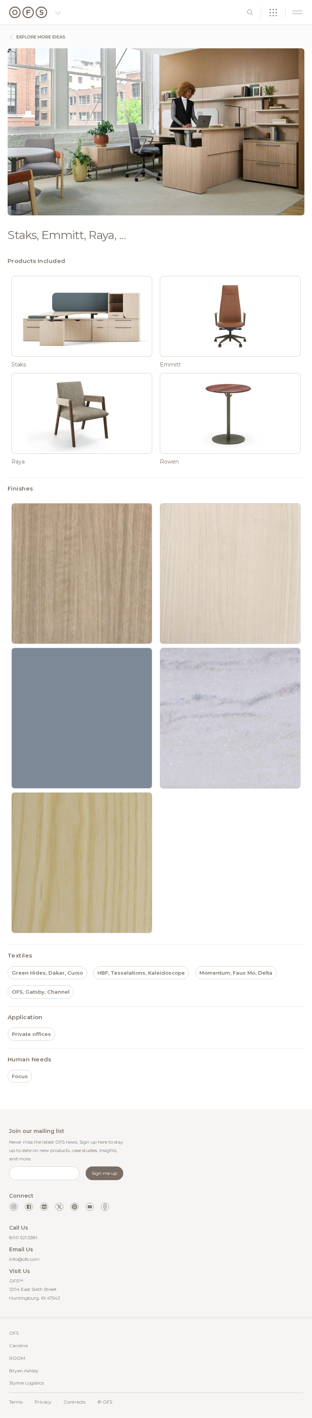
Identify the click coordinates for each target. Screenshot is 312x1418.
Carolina (18, 1345)
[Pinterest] (74, 1206)
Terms (15, 1402)
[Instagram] (13, 1206)
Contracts (74, 1402)
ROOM (17, 1358)
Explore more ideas (40, 37)
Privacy (43, 1402)
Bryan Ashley (23, 1370)
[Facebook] (28, 1206)
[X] (59, 1206)
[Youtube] (89, 1206)
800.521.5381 (23, 1237)
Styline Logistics (26, 1383)
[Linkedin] (44, 1206)
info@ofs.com (24, 1259)
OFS (14, 1333)
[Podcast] (105, 1206)
